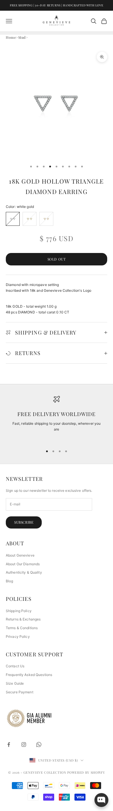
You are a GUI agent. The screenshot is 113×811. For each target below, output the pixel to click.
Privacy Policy (18, 636)
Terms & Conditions (22, 628)
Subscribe (23, 522)
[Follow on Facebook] (9, 744)
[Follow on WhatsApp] (39, 744)
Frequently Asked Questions (29, 675)
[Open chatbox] (101, 800)
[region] (56, 418)
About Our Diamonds (23, 564)
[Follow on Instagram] (24, 744)
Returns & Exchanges (23, 619)
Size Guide (15, 683)
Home (11, 37)
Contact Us (15, 666)
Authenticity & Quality (24, 572)
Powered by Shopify (86, 772)
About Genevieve (20, 555)
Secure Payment (19, 692)
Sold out (57, 259)
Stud (22, 37)
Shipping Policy (19, 611)
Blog (9, 581)
